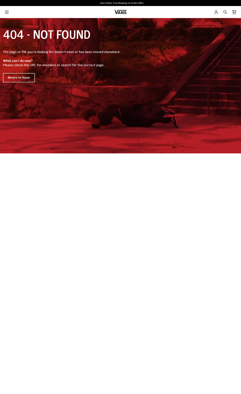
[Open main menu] (6, 12)
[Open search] (225, 12)
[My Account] (216, 12)
